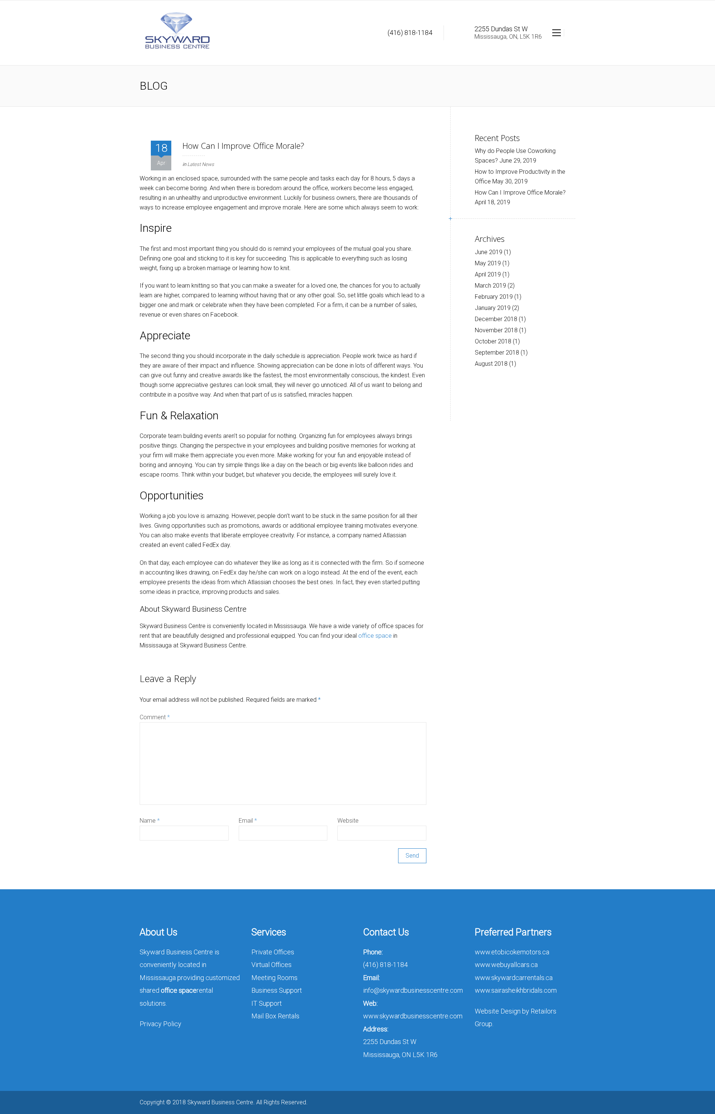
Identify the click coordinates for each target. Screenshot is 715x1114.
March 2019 (490, 285)
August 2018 (491, 363)
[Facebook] (570, 1102)
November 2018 (496, 330)
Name (150, 820)
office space (375, 635)
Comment (155, 717)
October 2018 (493, 341)
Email (248, 820)
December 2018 (496, 319)
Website (348, 820)
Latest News (200, 164)
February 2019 (494, 296)
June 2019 (488, 252)
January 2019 (493, 307)
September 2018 (497, 352)
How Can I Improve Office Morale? (520, 192)
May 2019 (488, 263)
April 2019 (488, 274)
